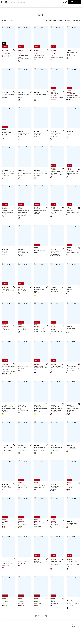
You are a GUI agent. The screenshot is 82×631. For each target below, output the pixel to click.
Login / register (72, 2)
